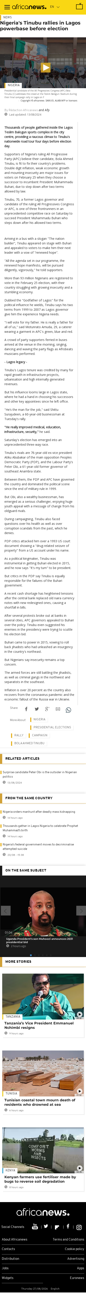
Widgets (7, 1278)
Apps (80, 1268)
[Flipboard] (57, 1227)
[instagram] (79, 1227)
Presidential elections (52, 727)
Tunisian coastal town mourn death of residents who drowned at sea (39, 1102)
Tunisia (11, 1093)
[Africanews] (29, 7)
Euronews (77, 1278)
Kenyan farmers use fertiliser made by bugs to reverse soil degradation (40, 1179)
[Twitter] (46, 1227)
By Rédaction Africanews (21, 110)
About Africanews (14, 1239)
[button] (45, 67)
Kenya (10, 1170)
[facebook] (68, 1227)
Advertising (75, 1259)
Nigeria (14, 85)
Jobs (5, 1268)
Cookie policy (74, 1249)
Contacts (8, 1249)
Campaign (39, 735)
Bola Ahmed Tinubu (29, 743)
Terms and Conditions (68, 1239)
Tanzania (13, 1016)
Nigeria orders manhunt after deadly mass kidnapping (39, 812)
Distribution (10, 1259)
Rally (19, 735)
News (7, 17)
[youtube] (35, 1227)
